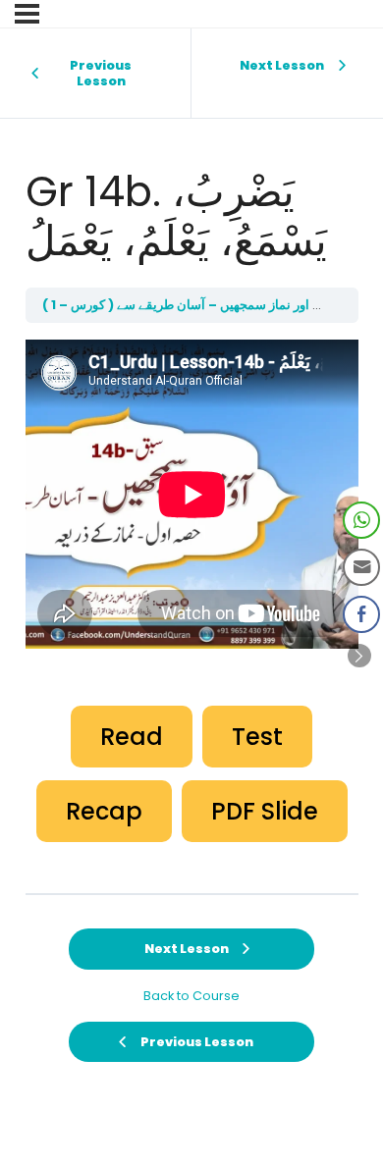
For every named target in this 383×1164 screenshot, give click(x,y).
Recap (104, 811)
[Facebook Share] (361, 614)
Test (257, 736)
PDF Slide (264, 811)
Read (131, 736)
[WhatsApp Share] (361, 520)
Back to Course (191, 995)
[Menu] (27, 14)
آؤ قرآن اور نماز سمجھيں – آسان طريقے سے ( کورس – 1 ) (197, 304)
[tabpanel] (192, 592)
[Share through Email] (361, 567)
